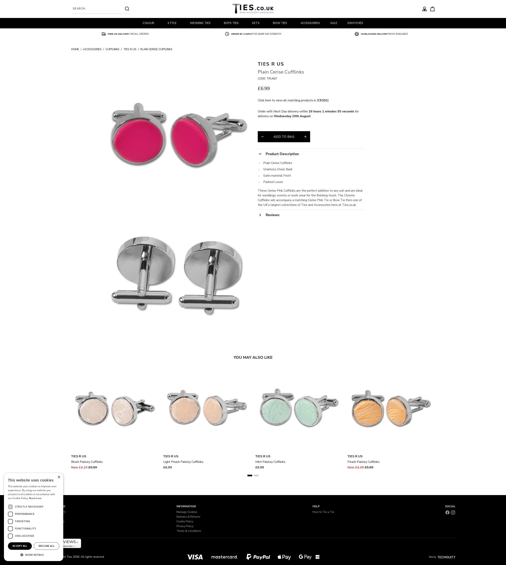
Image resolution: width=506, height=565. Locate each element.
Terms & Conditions (189, 531)
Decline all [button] (47, 546)
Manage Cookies (187, 512)
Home (75, 49)
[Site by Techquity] (446, 557)
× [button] (58, 477)
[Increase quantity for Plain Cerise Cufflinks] (305, 136)
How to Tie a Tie (323, 512)
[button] (33, 554)
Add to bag (284, 137)
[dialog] (33, 517)
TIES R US (129, 49)
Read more (35, 498)
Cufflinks (112, 49)
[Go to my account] (424, 9)
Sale (333, 23)
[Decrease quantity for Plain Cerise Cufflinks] (262, 136)
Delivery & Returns (188, 517)
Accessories (92, 49)
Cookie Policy (185, 521)
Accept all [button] (19, 546)
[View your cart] (432, 9)
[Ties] (253, 9)
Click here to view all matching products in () (293, 100)
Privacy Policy (185, 526)
